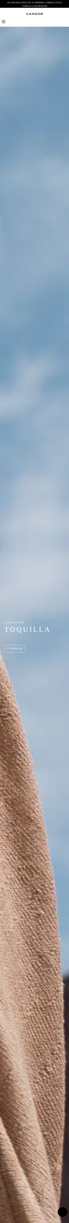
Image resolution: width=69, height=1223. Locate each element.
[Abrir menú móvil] (3, 21)
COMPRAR (15, 648)
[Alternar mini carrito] (65, 21)
